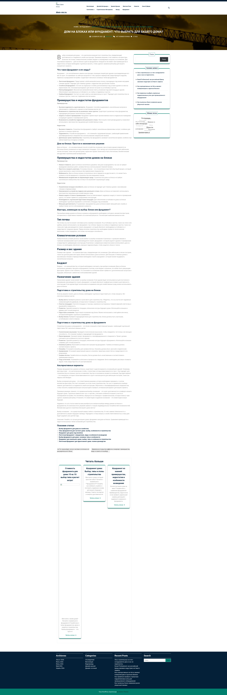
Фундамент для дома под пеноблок (71, 433)
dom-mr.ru (61, 12)
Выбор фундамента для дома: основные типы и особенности (79, 437)
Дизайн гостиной (91, 668)
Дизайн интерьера (102, 6)
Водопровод (89, 664)
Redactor (108, 36)
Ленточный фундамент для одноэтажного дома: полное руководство (82, 441)
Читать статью (70, 635)
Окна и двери (146, 6)
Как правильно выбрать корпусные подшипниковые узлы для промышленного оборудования (151, 95)
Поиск (152, 54)
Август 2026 (60, 660)
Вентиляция (90, 6)
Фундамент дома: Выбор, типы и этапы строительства (94, 471)
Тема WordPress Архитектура (113, 692)
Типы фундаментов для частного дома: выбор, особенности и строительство (85, 431)
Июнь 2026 (59, 664)
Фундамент (126, 9)
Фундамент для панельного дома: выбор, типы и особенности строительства (85, 439)
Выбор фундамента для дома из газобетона (74, 428)
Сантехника (90, 9)
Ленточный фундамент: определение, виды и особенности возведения (83, 435)
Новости (136, 6)
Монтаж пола (127, 6)
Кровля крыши (115, 6)
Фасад (118, 9)
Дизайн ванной (90, 666)
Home (76, 27)
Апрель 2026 (60, 668)
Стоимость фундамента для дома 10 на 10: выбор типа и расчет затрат (70, 474)
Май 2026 (59, 666)
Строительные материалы (105, 9)
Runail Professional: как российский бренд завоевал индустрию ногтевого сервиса (127, 668)
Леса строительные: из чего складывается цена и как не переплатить (124, 662)
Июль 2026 (59, 662)
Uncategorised (89, 660)
